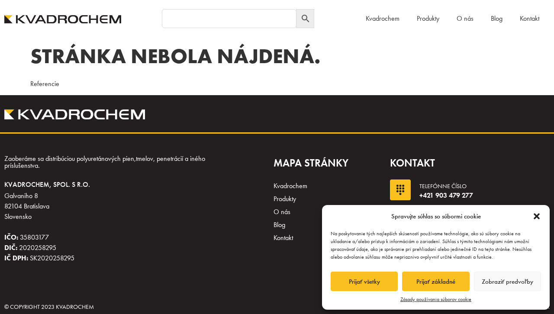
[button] (536, 216)
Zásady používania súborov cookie (435, 299)
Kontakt (529, 18)
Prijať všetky (364, 281)
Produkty (428, 18)
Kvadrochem (382, 18)
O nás (465, 18)
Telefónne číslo (443, 186)
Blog (496, 18)
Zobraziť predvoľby (507, 281)
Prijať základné (435, 281)
